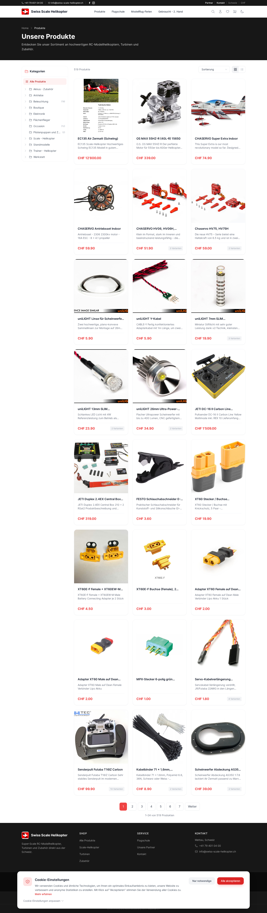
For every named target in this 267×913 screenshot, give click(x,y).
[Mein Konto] (220, 11)
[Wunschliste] (227, 11)
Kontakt (221, 2)
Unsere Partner (146, 847)
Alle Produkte (38, 81)
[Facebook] (89, 3)
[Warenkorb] (235, 11)
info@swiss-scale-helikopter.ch (217, 851)
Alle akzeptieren (230, 880)
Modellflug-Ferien (141, 11)
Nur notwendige (201, 880)
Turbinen (84, 854)
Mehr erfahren (43, 893)
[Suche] (213, 11)
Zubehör (84, 860)
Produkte (99, 11)
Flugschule (118, 11)
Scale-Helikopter (89, 847)
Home (25, 28)
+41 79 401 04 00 (210, 845)
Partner (209, 2)
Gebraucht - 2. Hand (170, 11)
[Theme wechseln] (242, 11)
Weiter (192, 806)
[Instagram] (93, 3)
